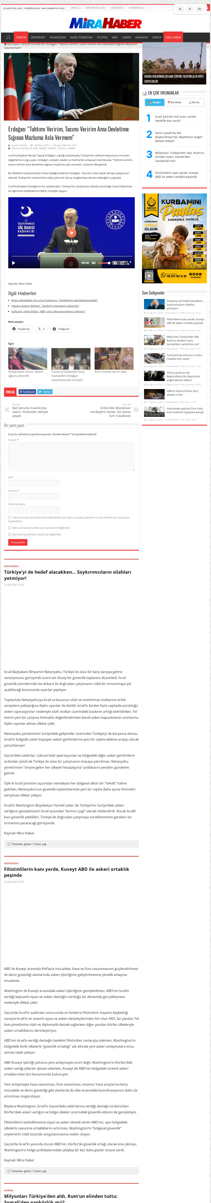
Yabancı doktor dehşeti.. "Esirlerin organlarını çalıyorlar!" (45, 306)
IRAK (115, 37)
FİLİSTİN (102, 37)
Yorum (13, 440)
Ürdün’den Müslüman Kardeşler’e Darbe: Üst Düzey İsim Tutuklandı (110, 410)
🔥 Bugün (155, 102)
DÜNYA (156, 37)
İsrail (122, 677)
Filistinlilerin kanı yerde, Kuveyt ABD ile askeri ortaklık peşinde (66, 872)
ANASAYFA (8, 37)
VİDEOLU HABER (66, 148)
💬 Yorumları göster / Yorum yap (26, 844)
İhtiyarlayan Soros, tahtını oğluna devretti (26, 374)
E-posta (14, 490)
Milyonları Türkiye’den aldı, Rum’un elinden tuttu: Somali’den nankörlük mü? (183, 340)
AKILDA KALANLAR (32, 44)
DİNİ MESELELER (95, 7)
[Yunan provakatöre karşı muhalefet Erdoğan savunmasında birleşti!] (70, 358)
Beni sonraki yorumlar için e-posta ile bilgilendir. (41, 528)
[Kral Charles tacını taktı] (114, 358)
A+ (200, 9)
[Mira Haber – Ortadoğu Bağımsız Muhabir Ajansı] (105, 21)
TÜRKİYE (21, 37)
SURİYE (126, 37)
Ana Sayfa (13, 44)
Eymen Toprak (19, 145)
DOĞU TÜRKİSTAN (81, 37)
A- (180, 9)
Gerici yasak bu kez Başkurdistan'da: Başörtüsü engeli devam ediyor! (178, 137)
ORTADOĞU (38, 37)
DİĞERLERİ (117, 7)
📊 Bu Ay (194, 102)
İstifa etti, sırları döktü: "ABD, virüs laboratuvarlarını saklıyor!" (48, 311)
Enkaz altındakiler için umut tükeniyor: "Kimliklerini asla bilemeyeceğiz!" (54, 300)
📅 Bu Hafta (174, 102)
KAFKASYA (141, 37)
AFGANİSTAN (58, 37)
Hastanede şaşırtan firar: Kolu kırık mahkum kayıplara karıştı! (185, 410)
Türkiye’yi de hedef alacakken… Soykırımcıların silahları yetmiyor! (67, 575)
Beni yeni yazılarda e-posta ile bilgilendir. (36, 534)
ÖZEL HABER (173, 37)
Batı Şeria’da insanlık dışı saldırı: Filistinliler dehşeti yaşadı (30, 410)
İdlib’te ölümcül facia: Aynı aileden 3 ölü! (182, 392)
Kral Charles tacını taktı (111, 372)
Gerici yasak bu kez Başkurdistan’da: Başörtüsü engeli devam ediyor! (183, 376)
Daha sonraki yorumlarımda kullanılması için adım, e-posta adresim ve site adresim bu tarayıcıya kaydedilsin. (68, 519)
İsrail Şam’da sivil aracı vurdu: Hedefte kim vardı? (184, 357)
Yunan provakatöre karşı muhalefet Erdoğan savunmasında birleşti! (68, 376)
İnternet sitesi (16, 504)
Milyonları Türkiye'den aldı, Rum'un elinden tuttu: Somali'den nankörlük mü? (179, 157)
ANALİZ (75, 7)
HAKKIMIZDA (136, 7)
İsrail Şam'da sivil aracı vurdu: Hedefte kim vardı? (176, 119)
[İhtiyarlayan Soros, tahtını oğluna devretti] (27, 358)
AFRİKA (9, 1190)
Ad (11, 477)
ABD (112, 1018)
